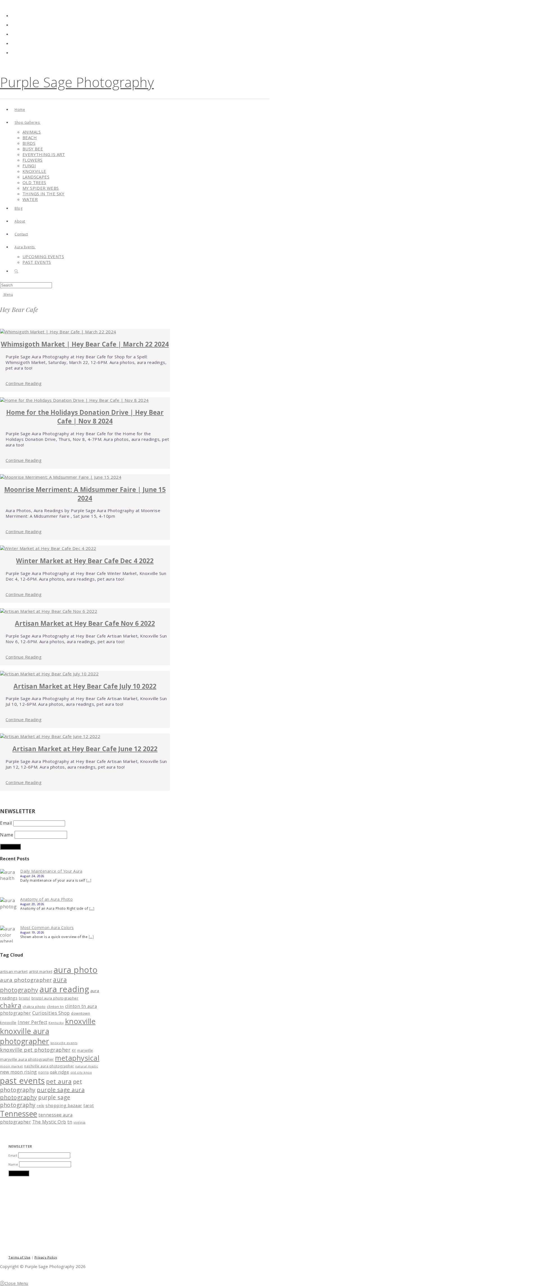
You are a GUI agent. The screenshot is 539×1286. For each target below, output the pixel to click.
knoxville (80, 1021)
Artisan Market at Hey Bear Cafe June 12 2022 (84, 748)
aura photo (76, 969)
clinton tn (55, 1006)
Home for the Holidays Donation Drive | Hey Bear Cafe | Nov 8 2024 (85, 416)
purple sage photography (35, 1101)
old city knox (81, 1072)
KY (74, 1050)
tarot (88, 1105)
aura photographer (26, 980)
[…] (89, 880)
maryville (85, 1050)
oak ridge (59, 1072)
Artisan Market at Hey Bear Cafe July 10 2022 (84, 686)
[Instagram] (14, 42)
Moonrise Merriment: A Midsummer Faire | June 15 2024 (85, 494)
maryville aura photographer (27, 1059)
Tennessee (18, 1114)
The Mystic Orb (49, 1122)
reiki (40, 1105)
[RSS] (14, 51)
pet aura (59, 1081)
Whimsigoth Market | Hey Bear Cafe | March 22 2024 (85, 344)
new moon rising (18, 1072)
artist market (40, 971)
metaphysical (77, 1058)
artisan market (14, 971)
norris (43, 1072)
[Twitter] (14, 14)
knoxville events (64, 1043)
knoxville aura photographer (24, 1036)
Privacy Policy (46, 1257)
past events (22, 1080)
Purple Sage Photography (77, 82)
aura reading (64, 989)
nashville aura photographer (49, 1066)
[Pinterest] (14, 33)
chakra (10, 1005)
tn (69, 1122)
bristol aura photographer (55, 998)
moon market (11, 1066)
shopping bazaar (63, 1105)
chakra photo (34, 1006)
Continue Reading (24, 383)
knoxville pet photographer (35, 1049)
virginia (80, 1122)
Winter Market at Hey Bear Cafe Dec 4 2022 (85, 560)
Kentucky (56, 1023)
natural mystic (86, 1066)
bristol (24, 998)
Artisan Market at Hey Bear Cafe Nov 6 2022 (85, 623)
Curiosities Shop (51, 1013)
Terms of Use (19, 1257)
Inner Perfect (32, 1022)
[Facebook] (14, 23)
